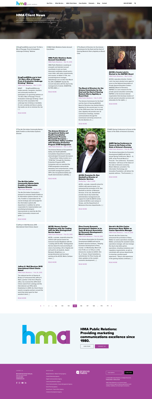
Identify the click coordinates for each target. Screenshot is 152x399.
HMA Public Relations (25, 85)
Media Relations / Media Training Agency (56, 374)
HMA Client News (71, 3)
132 (56, 306)
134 (68, 306)
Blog (98, 3)
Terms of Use (116, 379)
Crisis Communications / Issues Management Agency (59, 384)
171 (107, 306)
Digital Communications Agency (54, 379)
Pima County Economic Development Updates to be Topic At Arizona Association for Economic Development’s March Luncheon (90, 230)
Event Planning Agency (51, 386)
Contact (104, 3)
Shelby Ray (82, 181)
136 (81, 306)
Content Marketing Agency (52, 376)
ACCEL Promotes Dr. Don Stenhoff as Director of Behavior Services (89, 177)
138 (94, 306)
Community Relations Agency (53, 381)
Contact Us (101, 346)
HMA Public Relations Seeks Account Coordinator (60, 59)
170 (101, 306)
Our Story (87, 346)
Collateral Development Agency (54, 392)
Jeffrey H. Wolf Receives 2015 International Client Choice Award (30, 268)
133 (62, 306)
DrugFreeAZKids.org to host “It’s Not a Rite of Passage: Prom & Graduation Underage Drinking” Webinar (30, 80)
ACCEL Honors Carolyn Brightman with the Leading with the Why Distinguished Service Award (60, 229)
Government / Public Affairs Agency (55, 389)
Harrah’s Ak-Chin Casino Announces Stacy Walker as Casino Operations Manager (120, 228)
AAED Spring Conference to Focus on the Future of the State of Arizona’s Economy (120, 145)
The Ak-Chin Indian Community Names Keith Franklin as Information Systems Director (28, 184)
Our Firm (49, 3)
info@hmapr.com (20, 378)
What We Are (59, 3)
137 (87, 306)
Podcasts (91, 3)
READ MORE (22, 113)
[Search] (135, 3)
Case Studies (83, 3)
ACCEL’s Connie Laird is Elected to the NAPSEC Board (121, 73)
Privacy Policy (109, 379)
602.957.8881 (128, 3)
